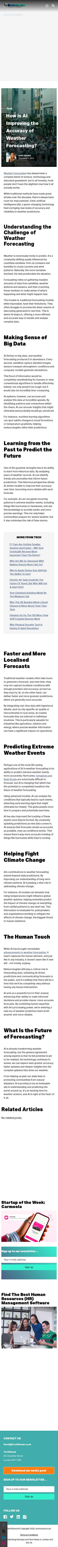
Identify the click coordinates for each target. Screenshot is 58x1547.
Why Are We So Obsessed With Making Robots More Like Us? (27, 563)
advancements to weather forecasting (25, 952)
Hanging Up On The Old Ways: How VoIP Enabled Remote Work (29, 617)
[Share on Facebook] (3, 1525)
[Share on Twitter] (3, 1531)
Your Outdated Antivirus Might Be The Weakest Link (28, 595)
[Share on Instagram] (3, 1543)
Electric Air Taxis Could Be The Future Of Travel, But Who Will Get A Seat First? (28, 583)
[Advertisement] (29, 48)
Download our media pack (29, 1470)
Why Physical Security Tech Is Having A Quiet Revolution (26, 627)
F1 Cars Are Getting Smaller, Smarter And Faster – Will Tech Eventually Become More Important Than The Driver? (26, 549)
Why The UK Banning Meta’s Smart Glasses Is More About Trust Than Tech (29, 606)
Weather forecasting (15, 173)
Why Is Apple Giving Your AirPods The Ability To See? (28, 572)
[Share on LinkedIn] (3, 1537)
